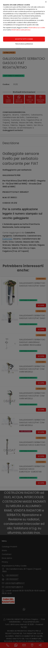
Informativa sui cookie (36, 28)
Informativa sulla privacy (20, 30)
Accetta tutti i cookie (24, 39)
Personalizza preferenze (24, 44)
